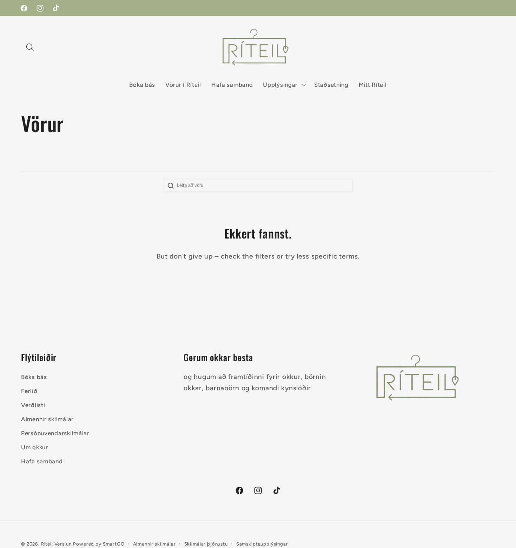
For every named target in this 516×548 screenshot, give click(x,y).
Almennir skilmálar (47, 419)
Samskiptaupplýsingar (262, 544)
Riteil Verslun (56, 544)
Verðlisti (33, 405)
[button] (30, 47)
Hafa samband (42, 460)
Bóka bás (34, 376)
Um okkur (34, 446)
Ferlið (29, 390)
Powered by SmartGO (98, 544)
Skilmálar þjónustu (206, 544)
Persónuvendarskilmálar (55, 432)
